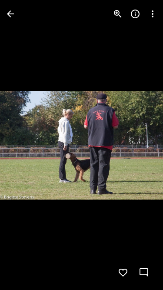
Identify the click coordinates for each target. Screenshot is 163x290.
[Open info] (135, 14)
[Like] (123, 272)
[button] (24, 145)
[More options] (152, 14)
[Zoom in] (117, 14)
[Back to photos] (10, 13)
